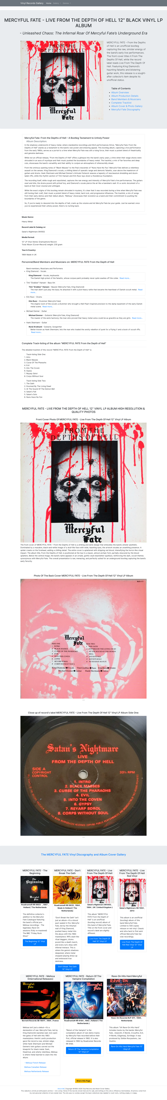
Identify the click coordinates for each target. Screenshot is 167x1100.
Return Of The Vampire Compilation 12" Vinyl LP (83, 1050)
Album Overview (120, 92)
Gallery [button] (56, 3)
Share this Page (83, 1081)
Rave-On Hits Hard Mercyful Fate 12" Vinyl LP (127, 1047)
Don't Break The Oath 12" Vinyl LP (67, 967)
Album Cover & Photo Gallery (126, 106)
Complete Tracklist (121, 102)
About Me (61, 1089)
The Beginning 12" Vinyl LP (35, 942)
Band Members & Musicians (126, 99)
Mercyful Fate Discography (125, 109)
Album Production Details (124, 96)
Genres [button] (66, 3)
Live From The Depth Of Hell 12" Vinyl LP (99, 939)
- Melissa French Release (35, 1063)
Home (49, 3)
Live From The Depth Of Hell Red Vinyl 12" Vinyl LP (132, 945)
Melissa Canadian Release (35, 1067)
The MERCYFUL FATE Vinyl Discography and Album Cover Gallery (83, 854)
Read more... (124, 278)
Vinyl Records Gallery (31, 3)
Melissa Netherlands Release (36, 1071)
